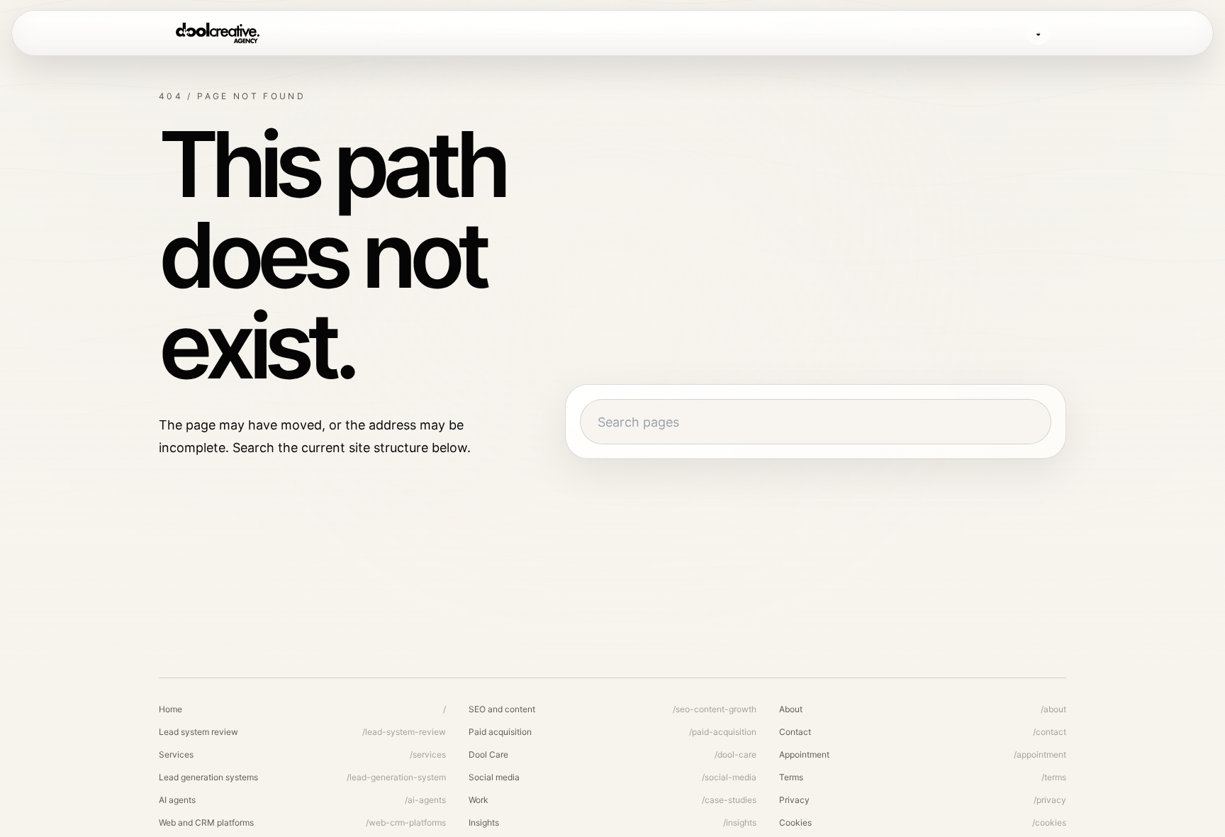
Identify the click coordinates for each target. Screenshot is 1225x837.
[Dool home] (217, 33)
